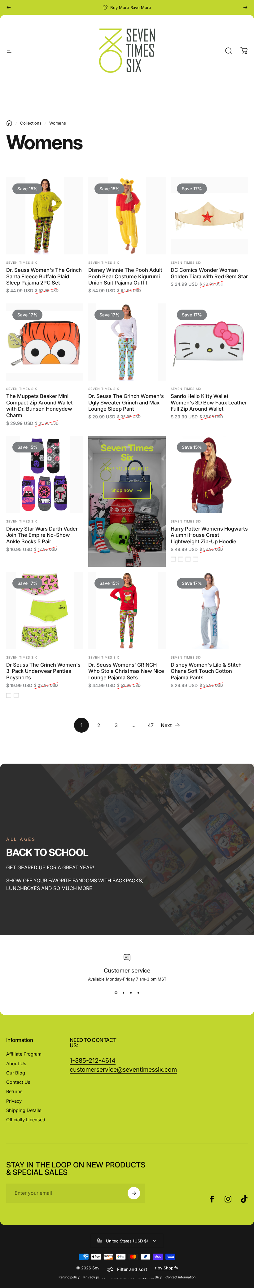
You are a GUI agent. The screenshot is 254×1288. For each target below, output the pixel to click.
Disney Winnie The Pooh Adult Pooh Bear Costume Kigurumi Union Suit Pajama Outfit (125, 276)
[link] (123, 1070)
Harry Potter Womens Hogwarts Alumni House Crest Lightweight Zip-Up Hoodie (209, 535)
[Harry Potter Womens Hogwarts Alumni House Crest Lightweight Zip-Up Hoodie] (209, 474)
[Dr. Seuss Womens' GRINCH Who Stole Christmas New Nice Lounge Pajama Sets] (126, 610)
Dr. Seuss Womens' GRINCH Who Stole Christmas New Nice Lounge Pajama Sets (126, 671)
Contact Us (18, 1082)
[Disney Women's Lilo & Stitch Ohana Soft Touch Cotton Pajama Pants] (209, 610)
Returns (14, 1091)
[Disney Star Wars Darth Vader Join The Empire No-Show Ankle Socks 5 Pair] (44, 474)
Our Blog (15, 1073)
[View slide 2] (123, 992)
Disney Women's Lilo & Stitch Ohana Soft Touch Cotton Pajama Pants (206, 671)
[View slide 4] (138, 992)
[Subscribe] (134, 1193)
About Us (16, 1063)
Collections (31, 123)
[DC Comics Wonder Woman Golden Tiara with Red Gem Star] (209, 215)
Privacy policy (94, 1277)
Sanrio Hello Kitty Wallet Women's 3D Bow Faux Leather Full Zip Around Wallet (209, 402)
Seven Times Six (21, 262)
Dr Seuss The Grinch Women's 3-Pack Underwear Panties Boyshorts (43, 671)
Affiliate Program (24, 1054)
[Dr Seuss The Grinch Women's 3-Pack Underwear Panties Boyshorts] (44, 610)
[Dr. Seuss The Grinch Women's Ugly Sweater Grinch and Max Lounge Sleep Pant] (126, 342)
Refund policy (69, 1277)
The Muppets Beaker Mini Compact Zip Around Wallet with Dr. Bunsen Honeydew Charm (39, 405)
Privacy (14, 1101)
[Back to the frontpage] (9, 123)
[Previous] (8, 7)
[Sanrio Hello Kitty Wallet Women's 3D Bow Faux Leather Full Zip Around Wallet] (209, 342)
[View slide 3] (130, 992)
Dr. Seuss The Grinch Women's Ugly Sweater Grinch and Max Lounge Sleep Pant (126, 402)
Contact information (180, 1277)
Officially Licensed (25, 1120)
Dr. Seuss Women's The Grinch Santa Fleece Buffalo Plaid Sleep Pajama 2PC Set (44, 276)
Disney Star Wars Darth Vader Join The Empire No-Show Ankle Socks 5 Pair (42, 535)
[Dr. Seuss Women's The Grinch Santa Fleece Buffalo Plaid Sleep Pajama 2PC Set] (44, 215)
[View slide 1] (116, 992)
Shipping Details (24, 1110)
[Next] (245, 7)
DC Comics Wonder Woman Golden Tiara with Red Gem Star (209, 273)
